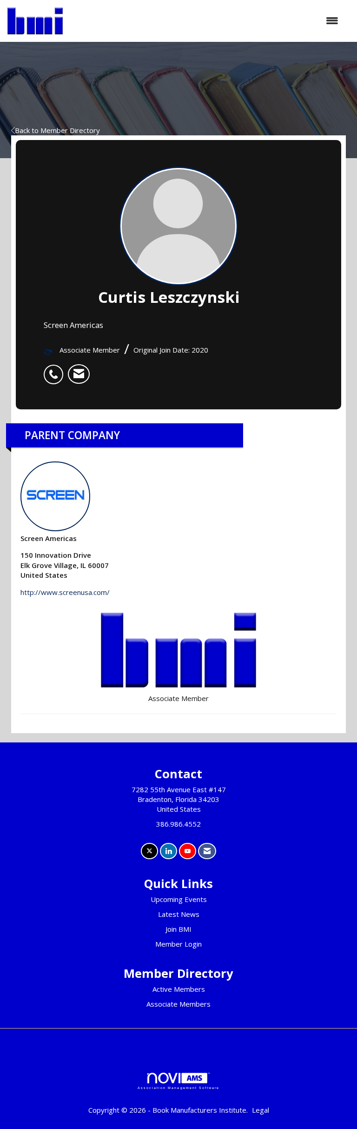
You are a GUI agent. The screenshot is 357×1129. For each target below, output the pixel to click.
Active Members (178, 989)
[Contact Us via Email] (207, 851)
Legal (260, 1110)
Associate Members (178, 1004)
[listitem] (56, 369)
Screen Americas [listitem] (48, 538)
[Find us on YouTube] (187, 851)
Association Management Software (178, 1087)
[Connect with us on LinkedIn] (168, 851)
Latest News (178, 914)
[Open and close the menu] (205, 20)
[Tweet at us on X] (149, 851)
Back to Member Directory (57, 130)
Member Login (178, 944)
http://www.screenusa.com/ (65, 592)
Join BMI (178, 929)
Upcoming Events (179, 899)
